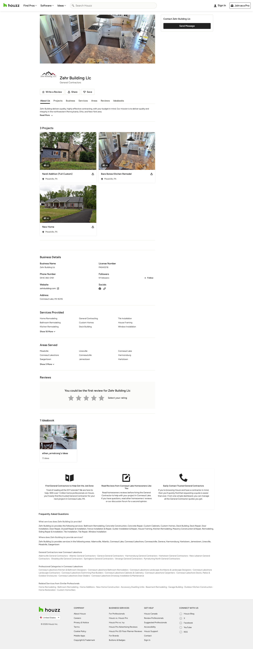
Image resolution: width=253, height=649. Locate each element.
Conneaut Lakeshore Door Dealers (74, 575)
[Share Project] (93, 174)
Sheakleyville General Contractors (66, 558)
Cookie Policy (80, 631)
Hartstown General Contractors (173, 556)
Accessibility (150, 627)
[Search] (73, 6)
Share (74, 91)
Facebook (188, 623)
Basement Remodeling (156, 587)
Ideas (60, 5)
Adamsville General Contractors (53, 556)
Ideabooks (118, 100)
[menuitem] (30, 5)
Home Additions (87, 587)
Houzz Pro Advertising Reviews (123, 627)
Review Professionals (154, 618)
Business (70, 100)
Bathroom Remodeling (68, 587)
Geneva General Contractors (110, 556)
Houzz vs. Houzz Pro (118, 618)
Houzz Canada (150, 613)
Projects (57, 100)
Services (83, 100)
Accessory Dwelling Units (132, 587)
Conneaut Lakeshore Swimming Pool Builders (82, 573)
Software (46, 5)
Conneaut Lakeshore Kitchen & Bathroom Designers (63, 570)
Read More (45, 115)
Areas (94, 100)
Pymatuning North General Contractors (162, 558)
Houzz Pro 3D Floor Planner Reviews (125, 631)
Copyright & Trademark (84, 640)
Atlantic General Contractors (82, 556)
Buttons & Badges (117, 640)
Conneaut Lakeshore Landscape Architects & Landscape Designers (160, 570)
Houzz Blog (189, 613)
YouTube (188, 627)
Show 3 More (46, 364)
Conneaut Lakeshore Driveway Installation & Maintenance (118, 575)
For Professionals (117, 613)
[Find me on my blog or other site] (104, 288)
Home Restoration (47, 590)
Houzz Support (151, 631)
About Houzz (80, 613)
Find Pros (29, 5)
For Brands (114, 635)
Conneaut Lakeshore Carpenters (160, 573)
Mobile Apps (79, 635)
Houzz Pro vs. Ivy (116, 622)
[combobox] (113, 6)
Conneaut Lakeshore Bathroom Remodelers (108, 570)
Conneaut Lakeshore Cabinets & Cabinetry (124, 573)
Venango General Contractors (128, 558)
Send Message (187, 25)
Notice (86, 622)
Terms (77, 627)
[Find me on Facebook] (100, 288)
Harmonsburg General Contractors (141, 556)
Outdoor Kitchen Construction (198, 587)
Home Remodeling (47, 587)
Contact (148, 635)
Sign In (147, 640)
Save (89, 91)
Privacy (77, 622)
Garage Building (175, 587)
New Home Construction (107, 587)
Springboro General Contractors (98, 558)
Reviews (105, 100)
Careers (77, 618)
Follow (150, 278)
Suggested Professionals (155, 622)
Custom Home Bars (66, 590)
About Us (45, 100)
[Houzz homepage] (11, 5)
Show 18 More (46, 331)
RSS (186, 632)
